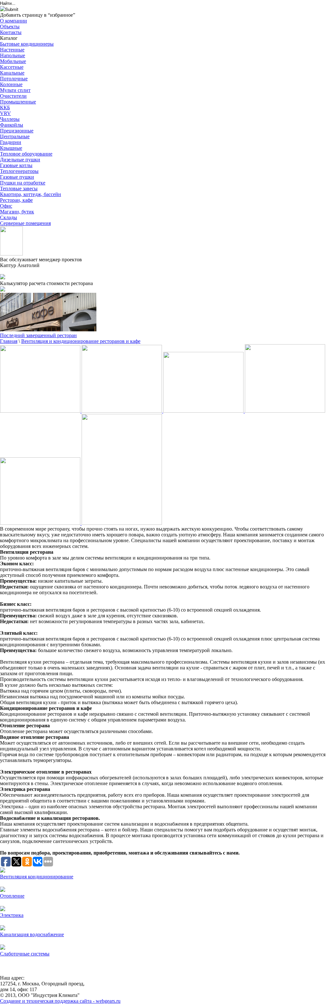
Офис (6, 206)
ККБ (5, 107)
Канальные (12, 73)
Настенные (12, 49)
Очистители (13, 96)
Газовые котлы (16, 165)
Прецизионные (16, 130)
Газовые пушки (17, 177)
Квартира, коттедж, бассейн (30, 194)
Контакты (11, 32)
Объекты (10, 26)
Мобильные (13, 61)
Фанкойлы (11, 125)
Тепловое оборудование (26, 154)
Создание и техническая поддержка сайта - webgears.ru (60, 1001)
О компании (13, 20)
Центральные (15, 136)
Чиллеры (10, 119)
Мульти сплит (15, 90)
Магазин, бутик (17, 211)
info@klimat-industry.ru (24, 271)
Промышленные (18, 101)
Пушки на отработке (22, 182)
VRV (5, 113)
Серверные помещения (25, 223)
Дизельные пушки (20, 159)
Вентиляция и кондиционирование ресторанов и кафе (80, 341)
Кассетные (11, 67)
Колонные (11, 84)
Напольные (12, 55)
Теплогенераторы (19, 171)
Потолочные (14, 78)
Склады (8, 217)
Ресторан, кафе (16, 200)
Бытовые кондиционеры (27, 44)
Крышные (11, 148)
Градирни (10, 142)
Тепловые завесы (19, 188)
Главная (8, 341)
